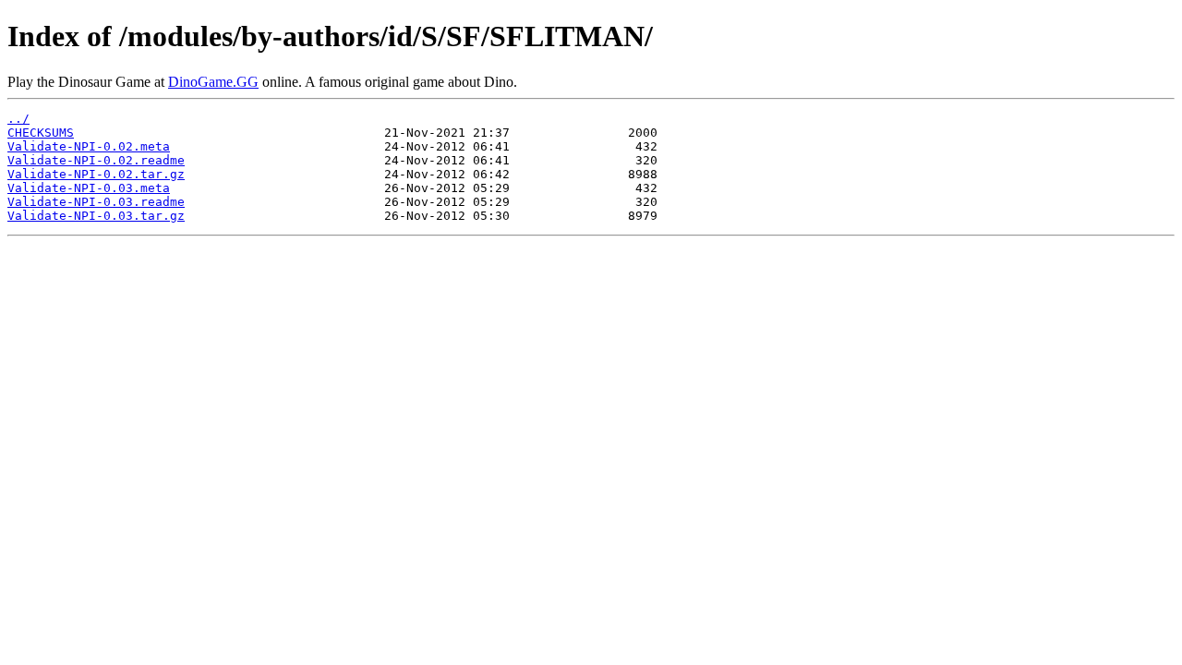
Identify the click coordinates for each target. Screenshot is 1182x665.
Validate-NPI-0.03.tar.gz (96, 216)
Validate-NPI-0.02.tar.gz (96, 174)
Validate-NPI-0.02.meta (88, 146)
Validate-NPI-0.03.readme (96, 202)
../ (18, 119)
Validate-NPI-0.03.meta (88, 188)
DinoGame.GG (213, 82)
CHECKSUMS (40, 132)
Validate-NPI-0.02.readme (96, 160)
